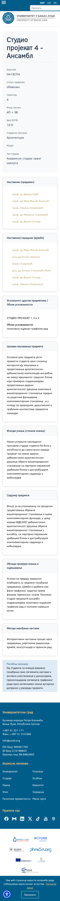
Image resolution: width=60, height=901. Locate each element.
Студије (4, 778)
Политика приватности (4, 799)
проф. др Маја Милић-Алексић (30, 201)
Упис (4, 792)
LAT (49, 2)
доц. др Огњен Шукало (26, 257)
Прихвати (30, 895)
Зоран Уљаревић (22, 263)
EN (55, 2)
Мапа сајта (34, 799)
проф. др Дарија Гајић (25, 194)
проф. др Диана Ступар (26, 221)
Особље (34, 778)
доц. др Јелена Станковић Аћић (31, 270)
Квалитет (34, 785)
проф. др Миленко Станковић (30, 214)
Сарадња (34, 792)
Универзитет (4, 771)
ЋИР (42, 2)
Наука (4, 785)
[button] (6, 894)
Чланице (34, 771)
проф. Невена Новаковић (27, 208)
